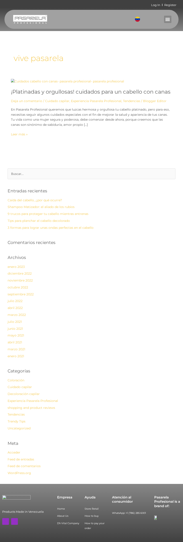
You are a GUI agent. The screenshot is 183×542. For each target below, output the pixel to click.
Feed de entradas (21, 459)
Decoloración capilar (24, 394)
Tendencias (131, 101)
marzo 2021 (16, 349)
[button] (167, 19)
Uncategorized (19, 428)
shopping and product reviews (31, 408)
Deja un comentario (26, 101)
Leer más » (19, 134)
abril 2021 (15, 342)
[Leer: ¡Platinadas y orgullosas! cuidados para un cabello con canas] (67, 81)
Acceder (14, 452)
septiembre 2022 (21, 294)
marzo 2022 (17, 315)
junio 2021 (15, 328)
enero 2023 (16, 267)
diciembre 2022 (20, 273)
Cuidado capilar (57, 101)
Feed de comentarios (24, 466)
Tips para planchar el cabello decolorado (39, 221)
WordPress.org (19, 473)
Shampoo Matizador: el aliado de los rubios (41, 207)
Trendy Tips (16, 421)
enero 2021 (16, 356)
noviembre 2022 (20, 280)
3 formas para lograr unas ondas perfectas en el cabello (51, 227)
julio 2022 (15, 301)
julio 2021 (15, 322)
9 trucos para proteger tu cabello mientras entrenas (48, 214)
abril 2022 (15, 308)
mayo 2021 (16, 335)
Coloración (16, 380)
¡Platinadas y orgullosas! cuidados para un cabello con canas (91, 91)
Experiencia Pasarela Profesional (96, 101)
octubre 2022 (18, 287)
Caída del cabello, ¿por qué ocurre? (35, 200)
